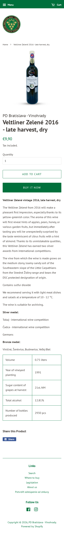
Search (32, 473)
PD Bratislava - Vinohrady (42, 522)
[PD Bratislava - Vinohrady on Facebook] (28, 510)
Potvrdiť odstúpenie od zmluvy (32, 491)
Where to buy (32, 477)
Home (5, 44)
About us (32, 487)
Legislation (32, 482)
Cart (58, 4)
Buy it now (32, 187)
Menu (10, 4)
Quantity (8, 154)
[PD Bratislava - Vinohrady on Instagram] (36, 510)
